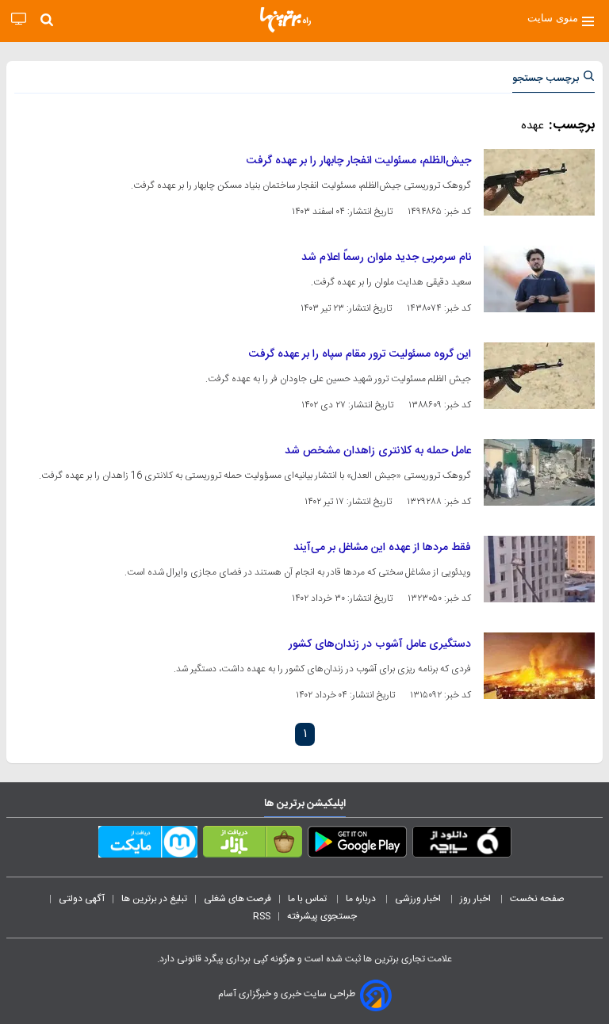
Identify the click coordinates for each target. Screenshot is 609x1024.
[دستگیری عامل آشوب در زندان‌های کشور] (539, 665)
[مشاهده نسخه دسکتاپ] (18, 19)
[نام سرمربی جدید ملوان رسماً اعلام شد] (539, 279)
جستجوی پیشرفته (322, 916)
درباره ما (362, 899)
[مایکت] (147, 845)
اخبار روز (476, 899)
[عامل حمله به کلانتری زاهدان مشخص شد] (539, 472)
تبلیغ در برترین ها (154, 899)
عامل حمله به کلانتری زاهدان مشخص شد (378, 451)
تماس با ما (308, 899)
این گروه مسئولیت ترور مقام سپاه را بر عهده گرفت (360, 354)
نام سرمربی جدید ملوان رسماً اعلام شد (386, 257)
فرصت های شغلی (237, 899)
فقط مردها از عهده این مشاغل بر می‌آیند (382, 547)
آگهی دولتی (82, 899)
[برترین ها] (285, 19)
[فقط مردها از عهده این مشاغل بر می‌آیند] (539, 569)
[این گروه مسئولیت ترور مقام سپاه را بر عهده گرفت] (539, 375)
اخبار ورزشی (419, 899)
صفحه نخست (537, 899)
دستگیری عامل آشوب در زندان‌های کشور (380, 644)
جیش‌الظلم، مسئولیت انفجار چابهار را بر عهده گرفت (359, 161)
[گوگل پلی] (357, 845)
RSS (261, 916)
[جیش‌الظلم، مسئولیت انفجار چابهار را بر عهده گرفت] (539, 182)
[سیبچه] (461, 845)
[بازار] (252, 845)
